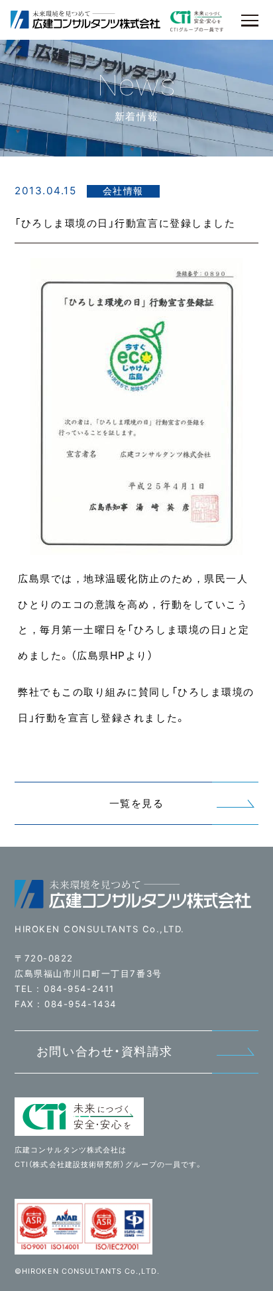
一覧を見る (136, 803)
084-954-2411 (79, 988)
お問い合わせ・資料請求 (104, 1051)
